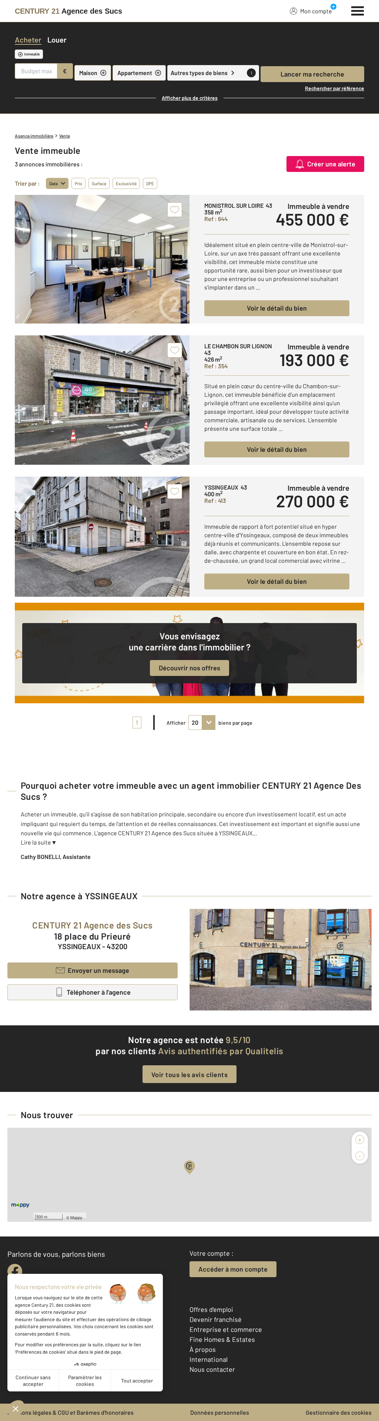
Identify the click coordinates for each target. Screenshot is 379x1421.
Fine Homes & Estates (222, 1339)
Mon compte (316, 10)
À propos (203, 1349)
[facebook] (14, 1271)
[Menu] (357, 10)
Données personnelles (219, 1412)
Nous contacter (212, 1369)
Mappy (76, 1217)
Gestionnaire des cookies (339, 1412)
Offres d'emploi (211, 1309)
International (209, 1359)
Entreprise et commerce (226, 1329)
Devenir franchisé (216, 1319)
